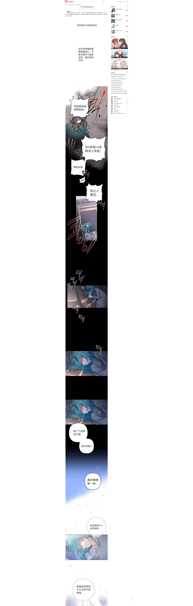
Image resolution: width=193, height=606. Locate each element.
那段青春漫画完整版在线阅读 (116, 80)
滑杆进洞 (115, 108)
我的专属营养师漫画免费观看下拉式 (117, 82)
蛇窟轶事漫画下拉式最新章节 (116, 85)
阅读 (127, 10)
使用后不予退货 (116, 100)
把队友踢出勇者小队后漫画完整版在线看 (118, 78)
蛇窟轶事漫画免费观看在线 (116, 87)
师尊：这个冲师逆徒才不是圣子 (119, 113)
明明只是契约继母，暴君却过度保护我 (119, 30)
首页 (117, 1)
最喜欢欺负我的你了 (119, 9)
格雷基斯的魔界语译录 (119, 19)
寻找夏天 (117, 25)
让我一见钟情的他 (117, 106)
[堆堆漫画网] (69, 1)
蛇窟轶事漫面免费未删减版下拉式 (117, 89)
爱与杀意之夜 (116, 111)
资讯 (124, 1)
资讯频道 (71, 4)
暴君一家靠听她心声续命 (118, 103)
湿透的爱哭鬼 (118, 14)
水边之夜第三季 (116, 110)
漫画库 (121, 1)
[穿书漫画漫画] (119, 64)
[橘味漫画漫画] (119, 43)
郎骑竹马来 (116, 101)
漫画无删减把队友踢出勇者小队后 (117, 76)
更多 (127, 6)
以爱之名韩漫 (116, 105)
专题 (127, 1)
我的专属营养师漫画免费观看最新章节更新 (118, 74)
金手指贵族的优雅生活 (118, 98)
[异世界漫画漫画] (119, 53)
